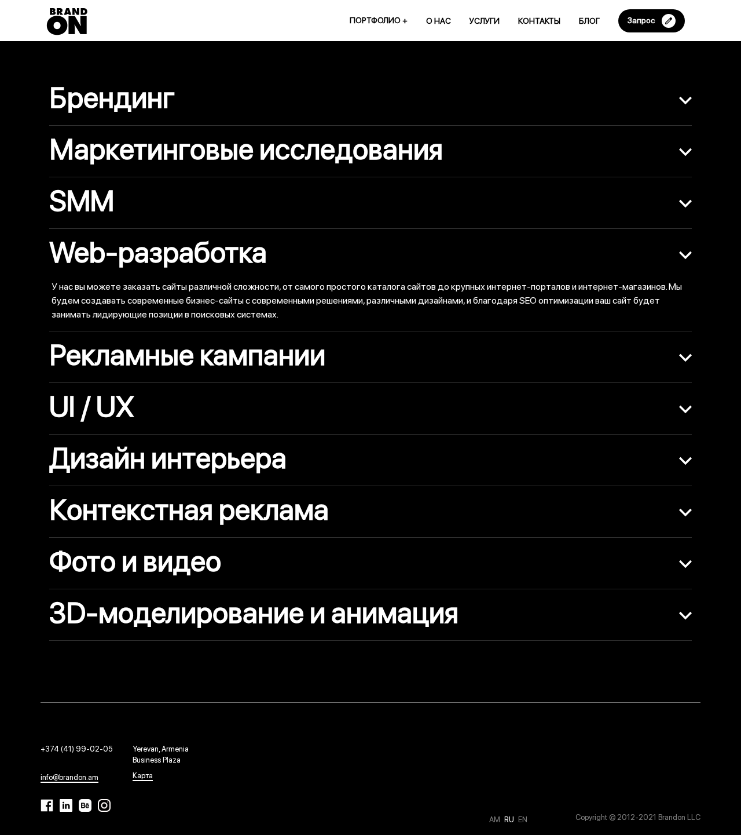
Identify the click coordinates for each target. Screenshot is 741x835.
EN (522, 819)
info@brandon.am (69, 777)
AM (495, 819)
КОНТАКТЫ (539, 20)
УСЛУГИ (484, 20)
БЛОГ (589, 20)
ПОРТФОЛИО (379, 20)
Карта (143, 775)
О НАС (438, 20)
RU (510, 819)
